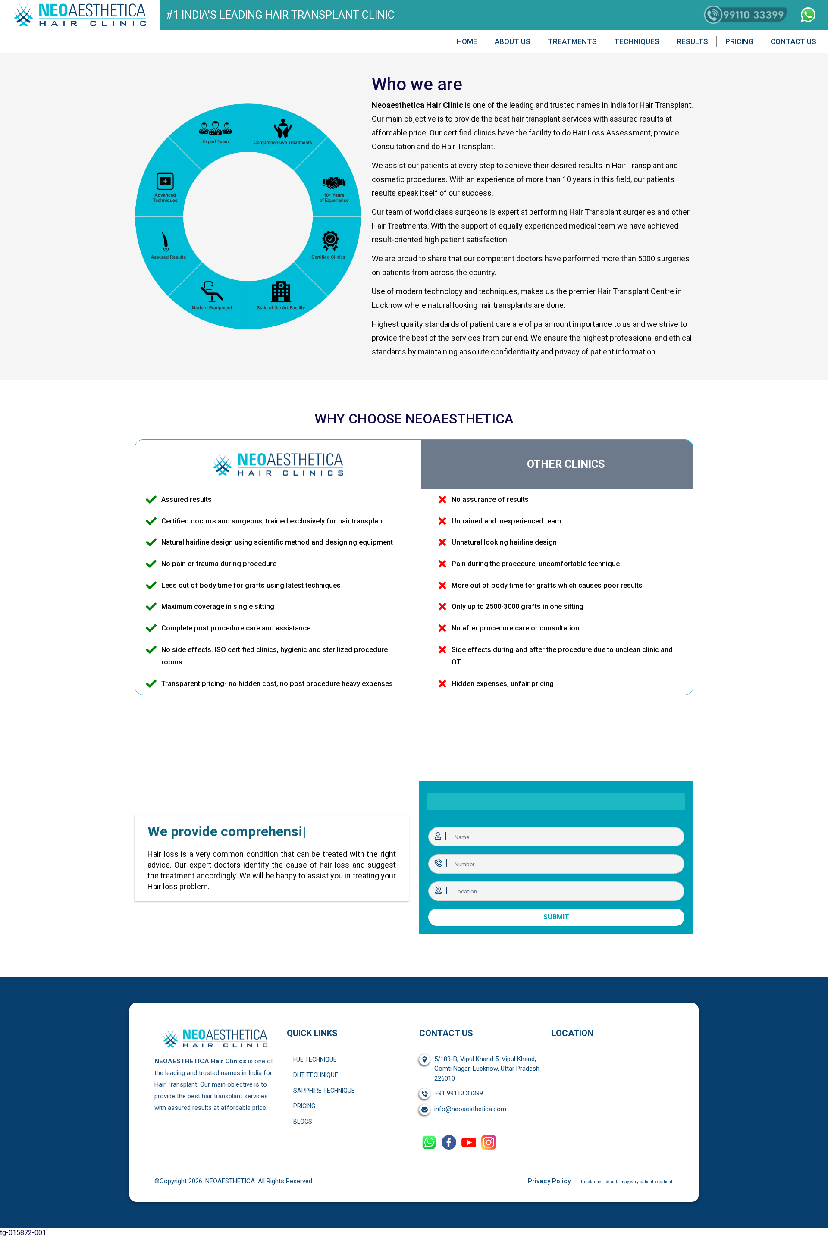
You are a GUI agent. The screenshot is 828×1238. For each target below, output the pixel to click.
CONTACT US (793, 41)
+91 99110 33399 (458, 1093)
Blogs (302, 1121)
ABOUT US (512, 41)
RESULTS (692, 41)
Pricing (304, 1106)
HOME (467, 41)
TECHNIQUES (636, 41)
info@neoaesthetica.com (470, 1109)
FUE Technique (315, 1059)
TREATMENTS (572, 41)
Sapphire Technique (324, 1090)
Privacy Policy (549, 1181)
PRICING (739, 41)
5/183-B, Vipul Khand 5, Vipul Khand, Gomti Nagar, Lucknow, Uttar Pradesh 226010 (486, 1068)
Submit (556, 917)
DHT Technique (315, 1075)
